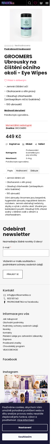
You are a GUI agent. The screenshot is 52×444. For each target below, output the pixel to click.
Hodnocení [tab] (21, 170)
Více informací (25, 420)
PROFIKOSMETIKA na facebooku (22, 301)
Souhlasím (25, 436)
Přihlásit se (13, 274)
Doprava (7, 339)
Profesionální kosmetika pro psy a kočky (33, 153)
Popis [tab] (10, 170)
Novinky (7, 329)
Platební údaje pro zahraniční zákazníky (22, 336)
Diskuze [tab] (34, 170)
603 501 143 (12, 298)
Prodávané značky (12, 342)
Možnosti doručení (14, 110)
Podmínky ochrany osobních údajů (20, 325)
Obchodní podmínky (13, 322)
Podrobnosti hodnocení (17, 49)
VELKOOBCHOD (10, 349)
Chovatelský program (14, 346)
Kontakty (7, 332)
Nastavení (24, 427)
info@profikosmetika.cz (19, 295)
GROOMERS (20, 128)
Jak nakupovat (10, 319)
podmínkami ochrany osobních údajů (23, 264)
